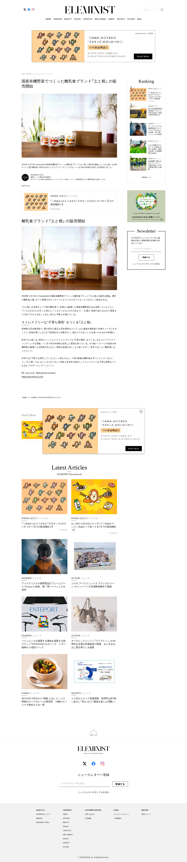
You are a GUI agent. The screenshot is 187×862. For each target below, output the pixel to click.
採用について (146, 814)
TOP (23, 74)
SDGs (139, 19)
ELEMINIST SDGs (42, 822)
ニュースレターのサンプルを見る (146, 264)
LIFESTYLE (87, 19)
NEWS (48, 19)
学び (156, 106)
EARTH (111, 19)
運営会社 (39, 818)
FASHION (58, 19)
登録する (146, 257)
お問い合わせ (89, 814)
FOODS (77, 19)
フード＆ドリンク (39, 74)
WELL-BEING (100, 19)
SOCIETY (121, 19)
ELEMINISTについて (43, 814)
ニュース (49, 74)
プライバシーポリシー (121, 814)
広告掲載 (88, 818)
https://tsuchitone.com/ (32, 377)
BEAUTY (68, 19)
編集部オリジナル (158, 89)
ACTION (131, 19)
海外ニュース (158, 141)
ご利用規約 (117, 818)
